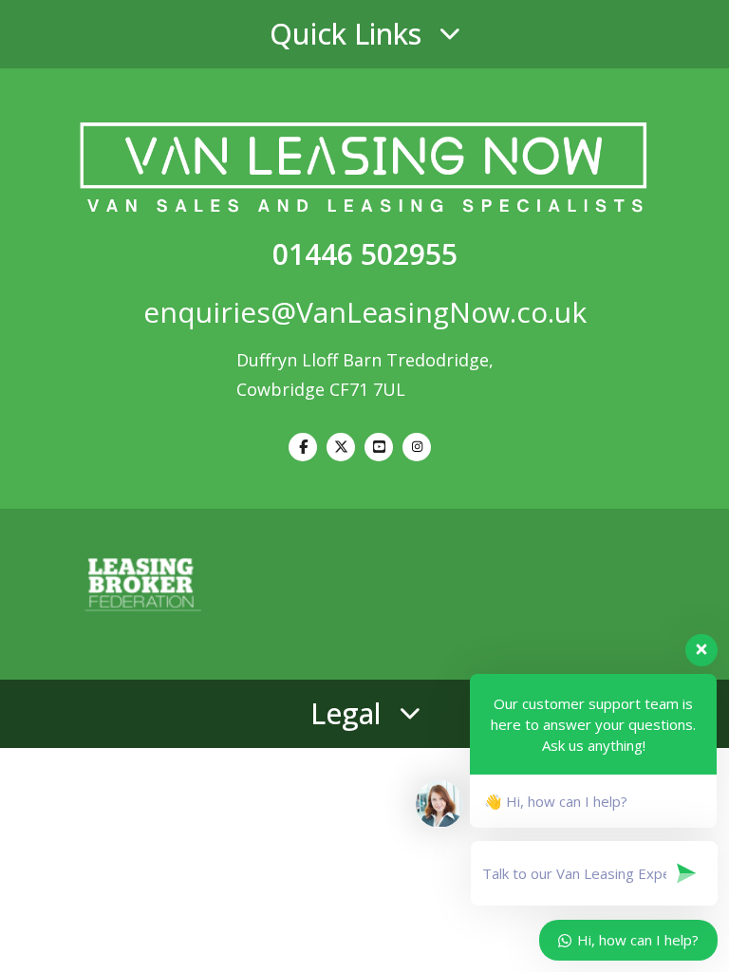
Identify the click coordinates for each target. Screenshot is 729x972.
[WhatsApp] (416, 447)
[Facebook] (303, 447)
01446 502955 (365, 253)
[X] (341, 447)
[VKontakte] (378, 447)
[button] (364, 34)
